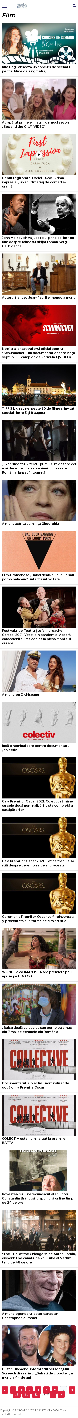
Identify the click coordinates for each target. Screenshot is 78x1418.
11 (26, 1394)
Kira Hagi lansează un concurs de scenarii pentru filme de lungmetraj (36, 69)
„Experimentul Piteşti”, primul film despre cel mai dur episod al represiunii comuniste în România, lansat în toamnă (39, 468)
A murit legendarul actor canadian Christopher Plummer (30, 1316)
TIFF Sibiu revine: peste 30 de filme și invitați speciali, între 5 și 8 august (38, 411)
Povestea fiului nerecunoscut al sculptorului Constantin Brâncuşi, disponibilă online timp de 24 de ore (38, 1198)
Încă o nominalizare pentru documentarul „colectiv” (36, 748)
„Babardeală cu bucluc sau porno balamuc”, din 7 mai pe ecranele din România (38, 1030)
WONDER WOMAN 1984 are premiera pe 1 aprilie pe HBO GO (37, 974)
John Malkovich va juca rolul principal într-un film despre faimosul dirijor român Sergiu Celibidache (38, 242)
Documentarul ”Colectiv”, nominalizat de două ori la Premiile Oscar (35, 1085)
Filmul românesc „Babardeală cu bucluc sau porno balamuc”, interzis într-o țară (38, 577)
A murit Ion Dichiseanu (20, 695)
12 (36, 1394)
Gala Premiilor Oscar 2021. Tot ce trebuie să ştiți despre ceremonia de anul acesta (38, 863)
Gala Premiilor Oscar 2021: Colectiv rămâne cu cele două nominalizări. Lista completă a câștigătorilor (37, 805)
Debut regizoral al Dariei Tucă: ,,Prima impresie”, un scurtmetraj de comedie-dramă (34, 182)
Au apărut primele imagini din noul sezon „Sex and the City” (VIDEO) (35, 125)
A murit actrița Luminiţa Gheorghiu (30, 524)
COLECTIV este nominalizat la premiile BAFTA (33, 1141)
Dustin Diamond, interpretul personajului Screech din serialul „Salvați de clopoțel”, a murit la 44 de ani (37, 1373)
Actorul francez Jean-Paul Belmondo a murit (38, 297)
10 (16, 1394)
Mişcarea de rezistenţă (39, 6)
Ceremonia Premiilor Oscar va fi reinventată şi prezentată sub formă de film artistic (38, 919)
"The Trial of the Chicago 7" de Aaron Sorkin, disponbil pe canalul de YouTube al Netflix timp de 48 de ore (39, 1258)
